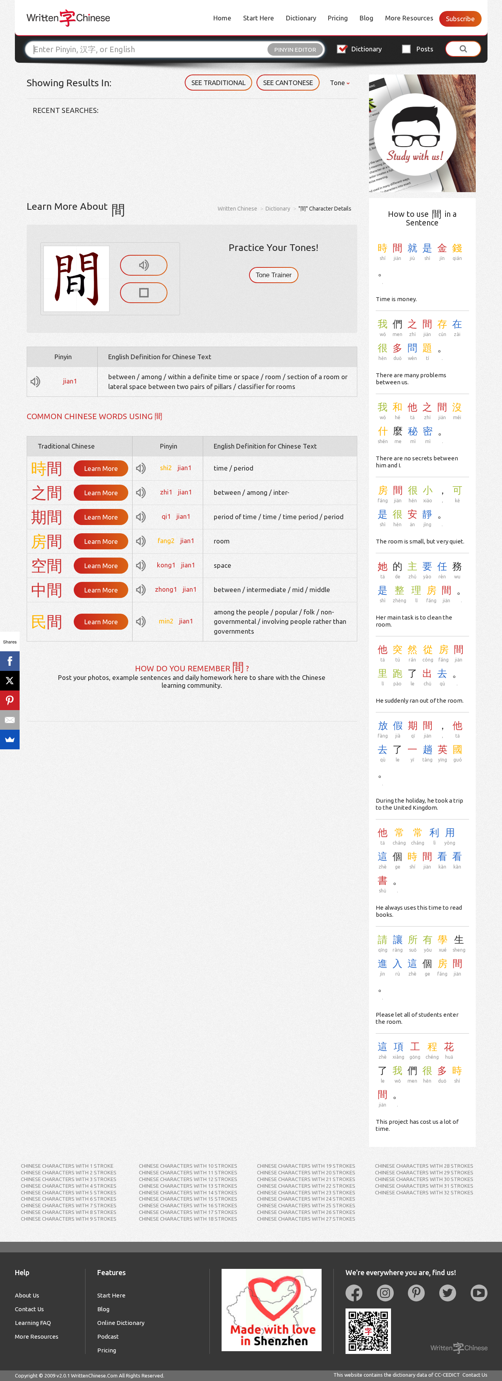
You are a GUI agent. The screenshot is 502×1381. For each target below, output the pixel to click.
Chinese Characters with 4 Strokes (68, 1185)
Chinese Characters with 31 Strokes (424, 1185)
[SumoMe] (10, 739)
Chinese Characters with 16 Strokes (188, 1205)
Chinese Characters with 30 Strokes (424, 1179)
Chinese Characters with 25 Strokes (306, 1205)
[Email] (10, 720)
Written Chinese (237, 208)
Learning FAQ (33, 1322)
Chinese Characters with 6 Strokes (68, 1198)
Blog (366, 18)
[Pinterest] (10, 700)
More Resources (409, 18)
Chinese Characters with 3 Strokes (68, 1179)
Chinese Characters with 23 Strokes (306, 1192)
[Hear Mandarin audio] (143, 265)
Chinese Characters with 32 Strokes (424, 1192)
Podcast (108, 1336)
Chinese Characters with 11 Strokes (188, 1172)
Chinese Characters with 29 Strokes (424, 1172)
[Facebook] (10, 661)
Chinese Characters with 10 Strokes (188, 1165)
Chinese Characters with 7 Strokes (68, 1205)
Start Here (258, 18)
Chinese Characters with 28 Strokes (424, 1165)
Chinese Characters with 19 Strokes (306, 1165)
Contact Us (29, 1309)
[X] (10, 680)
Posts (425, 49)
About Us (27, 1295)
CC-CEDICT (447, 1374)
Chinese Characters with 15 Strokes (188, 1198)
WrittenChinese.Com (94, 1375)
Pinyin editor (295, 49)
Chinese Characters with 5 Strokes (68, 1192)
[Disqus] (192, 819)
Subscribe (460, 18)
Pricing (338, 18)
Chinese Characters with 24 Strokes (306, 1198)
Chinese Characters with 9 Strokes (68, 1218)
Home (222, 18)
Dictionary (301, 18)
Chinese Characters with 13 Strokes (188, 1185)
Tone (338, 82)
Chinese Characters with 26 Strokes (306, 1212)
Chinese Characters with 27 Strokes (306, 1218)
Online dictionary (120, 1322)
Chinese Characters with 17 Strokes (188, 1212)
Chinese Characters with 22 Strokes (306, 1185)
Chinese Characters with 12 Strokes (188, 1179)
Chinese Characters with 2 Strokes (68, 1172)
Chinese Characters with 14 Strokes (188, 1192)
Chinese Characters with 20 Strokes (306, 1172)
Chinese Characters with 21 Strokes (306, 1179)
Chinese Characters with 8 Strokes (68, 1212)
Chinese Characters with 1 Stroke (67, 1165)
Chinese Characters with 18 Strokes (188, 1218)
